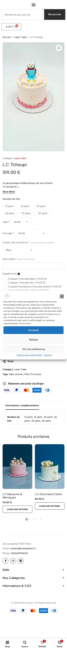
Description (20, 259)
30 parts (35, 420)
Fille (26, 374)
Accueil (7, 37)
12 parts (28, 417)
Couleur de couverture (28, 242)
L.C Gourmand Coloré (48, 494)
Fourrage (8, 233)
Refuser (33, 339)
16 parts (38, 417)
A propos (48, 355)
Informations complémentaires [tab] (22, 405)
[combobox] (22, 14)
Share (10, 361)
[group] (17, 466)
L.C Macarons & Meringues (12, 496)
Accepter (33, 330)
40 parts (46, 420)
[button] (62, 296)
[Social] (5, 561)
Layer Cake (20, 37)
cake (6, 221)
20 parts (48, 417)
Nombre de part (11, 199)
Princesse (35, 374)
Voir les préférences (33, 349)
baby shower (16, 374)
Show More (9, 192)
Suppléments (10, 273)
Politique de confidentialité (29, 355)
